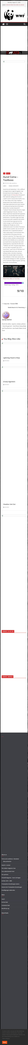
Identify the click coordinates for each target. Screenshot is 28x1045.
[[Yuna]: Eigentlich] (14, 367)
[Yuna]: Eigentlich (9, 382)
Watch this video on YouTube (11, 278)
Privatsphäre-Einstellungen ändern (10, 884)
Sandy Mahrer (14, 183)
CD (4, 173)
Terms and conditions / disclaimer (10, 859)
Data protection (7, 861)
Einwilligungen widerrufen (8, 890)
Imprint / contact (6, 865)
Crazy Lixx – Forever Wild (10, 303)
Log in (3, 899)
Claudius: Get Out (9, 504)
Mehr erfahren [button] (6, 1038)
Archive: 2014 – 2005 (7, 881)
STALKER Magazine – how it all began (11, 877)
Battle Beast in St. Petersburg (16, 307)
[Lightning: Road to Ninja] (14, 343)
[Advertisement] (14, 38)
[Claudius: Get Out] (14, 391)
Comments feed (6, 905)
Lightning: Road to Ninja (11, 358)
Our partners (5, 874)
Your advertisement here (8, 871)
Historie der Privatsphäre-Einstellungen (12, 887)
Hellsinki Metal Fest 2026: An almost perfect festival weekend (15, 5)
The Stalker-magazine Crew (8, 868)
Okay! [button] (4, 1042)
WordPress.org (5, 908)
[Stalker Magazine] (3, 24)
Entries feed (5, 902)
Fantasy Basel (15, 195)
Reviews (8, 173)
